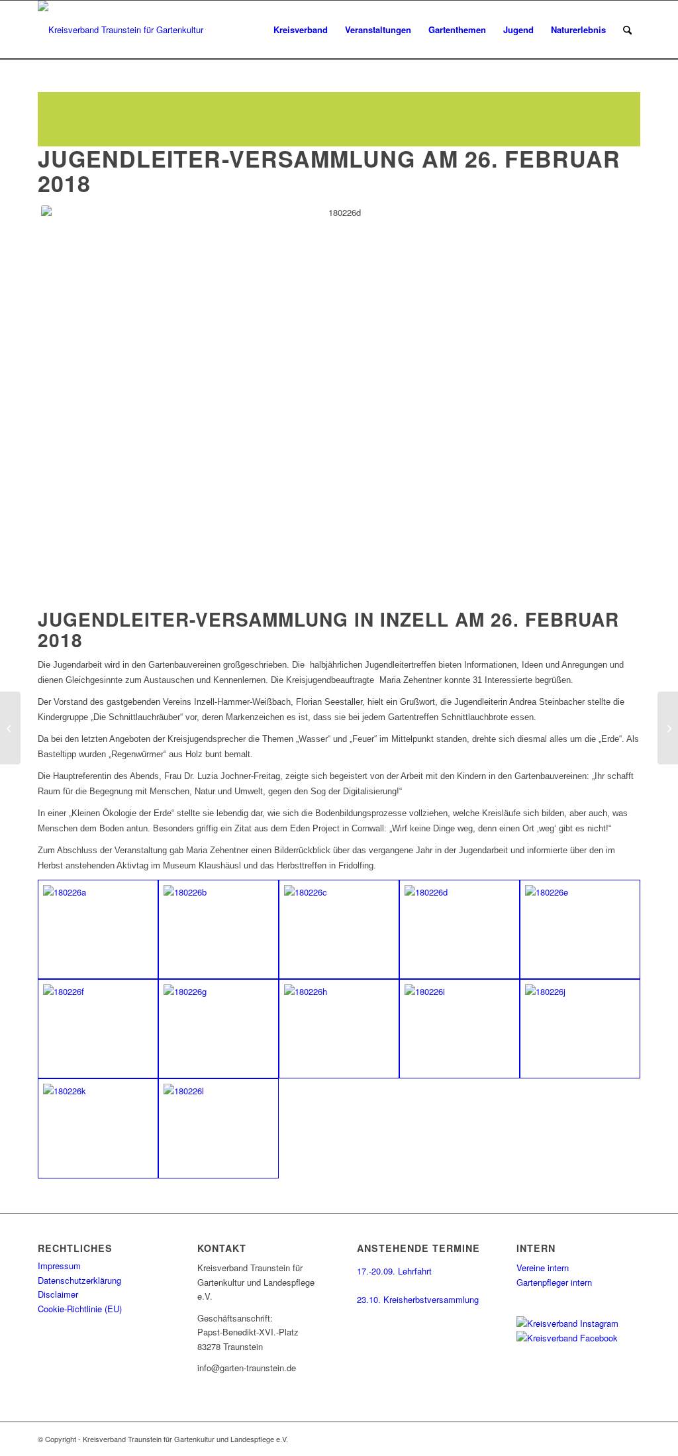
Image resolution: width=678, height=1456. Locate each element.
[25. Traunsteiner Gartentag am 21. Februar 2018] (10, 728)
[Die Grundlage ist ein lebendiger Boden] (339, 1028)
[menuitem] (300, 30)
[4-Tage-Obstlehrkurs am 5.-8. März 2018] (667, 728)
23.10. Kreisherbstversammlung (418, 1299)
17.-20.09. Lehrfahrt (394, 1271)
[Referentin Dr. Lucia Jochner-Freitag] (459, 1028)
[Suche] (627, 30)
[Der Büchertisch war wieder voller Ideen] (218, 1128)
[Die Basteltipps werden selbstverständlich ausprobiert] (339, 929)
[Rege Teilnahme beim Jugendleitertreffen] (98, 929)
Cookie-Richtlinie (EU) (80, 1308)
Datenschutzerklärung (79, 1280)
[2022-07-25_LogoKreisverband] (125, 30)
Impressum (59, 1265)
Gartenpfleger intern (554, 1282)
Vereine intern (542, 1267)
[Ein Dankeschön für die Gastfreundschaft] (98, 1128)
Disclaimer (58, 1294)
